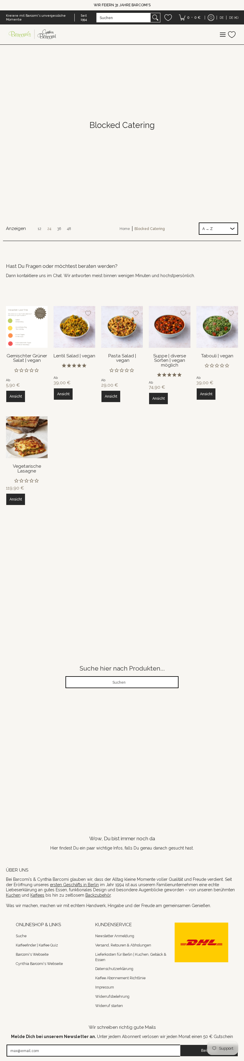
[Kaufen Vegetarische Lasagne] (27, 437)
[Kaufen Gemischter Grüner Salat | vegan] (27, 327)
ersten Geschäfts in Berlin (74, 884)
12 (39, 229)
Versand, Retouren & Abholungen (123, 945)
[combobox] (124, 17)
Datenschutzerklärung (114, 968)
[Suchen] (155, 17)
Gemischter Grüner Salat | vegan (27, 358)
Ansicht (16, 499)
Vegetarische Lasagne (27, 468)
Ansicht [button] (16, 396)
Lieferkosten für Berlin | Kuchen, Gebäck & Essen (130, 957)
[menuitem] (189, 17)
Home (125, 228)
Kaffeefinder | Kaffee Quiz (37, 945)
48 (69, 229)
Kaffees (37, 895)
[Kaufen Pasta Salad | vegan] (122, 327)
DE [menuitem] (222, 17)
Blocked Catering (149, 228)
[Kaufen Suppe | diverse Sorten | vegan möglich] (169, 327)
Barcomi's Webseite (32, 954)
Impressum (104, 987)
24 (49, 229)
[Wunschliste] (168, 17)
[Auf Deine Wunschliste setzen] (40, 313)
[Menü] (222, 34)
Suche (21, 936)
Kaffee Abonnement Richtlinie (120, 978)
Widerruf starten (109, 1005)
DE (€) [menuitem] (233, 17)
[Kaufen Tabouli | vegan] (217, 327)
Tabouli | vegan (217, 356)
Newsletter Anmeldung (114, 936)
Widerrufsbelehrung (112, 996)
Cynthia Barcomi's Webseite (39, 963)
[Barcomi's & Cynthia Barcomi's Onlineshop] (33, 34)
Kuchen (13, 895)
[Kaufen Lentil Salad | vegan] (74, 327)
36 (59, 229)
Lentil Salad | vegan (74, 356)
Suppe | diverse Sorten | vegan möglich (169, 360)
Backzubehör (98, 895)
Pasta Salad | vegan (122, 358)
